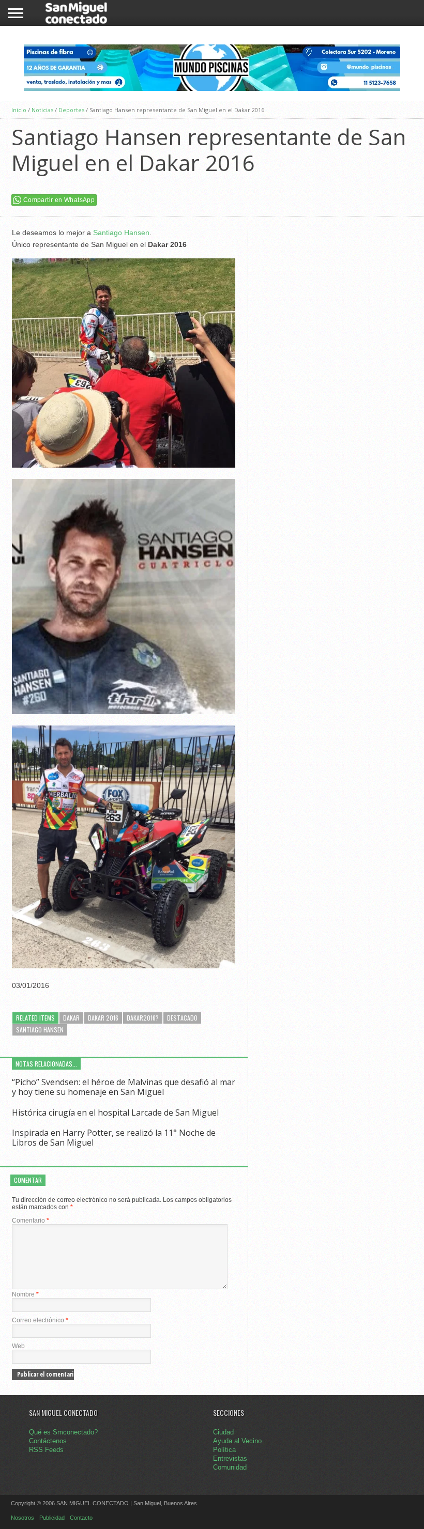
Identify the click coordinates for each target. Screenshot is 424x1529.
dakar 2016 (103, 1017)
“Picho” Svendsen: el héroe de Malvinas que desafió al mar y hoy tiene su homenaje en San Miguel (123, 1087)
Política (224, 1450)
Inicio (18, 110)
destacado (182, 1017)
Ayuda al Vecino (237, 1441)
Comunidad (230, 1467)
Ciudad (223, 1432)
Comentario (30, 1220)
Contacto (81, 1518)
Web (18, 1346)
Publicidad (52, 1518)
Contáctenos (48, 1441)
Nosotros (22, 1518)
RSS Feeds (46, 1450)
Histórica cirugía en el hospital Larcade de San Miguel (115, 1112)
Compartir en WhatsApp (59, 200)
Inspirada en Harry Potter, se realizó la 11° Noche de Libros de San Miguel (114, 1137)
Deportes (71, 110)
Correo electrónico (40, 1320)
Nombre (25, 1294)
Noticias (42, 110)
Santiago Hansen (121, 232)
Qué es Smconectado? (63, 1432)
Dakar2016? (143, 1017)
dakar (71, 1017)
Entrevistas (230, 1458)
